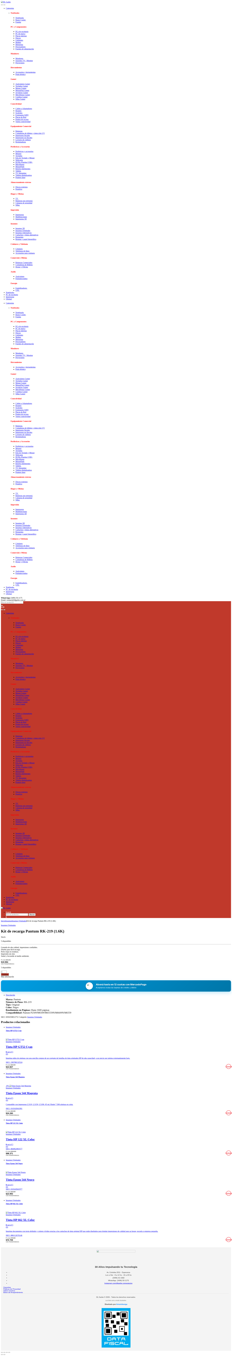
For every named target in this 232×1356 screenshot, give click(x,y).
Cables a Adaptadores (23, 109)
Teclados (18, 156)
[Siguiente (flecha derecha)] (4, 1354)
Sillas (17, 205)
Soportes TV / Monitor (24, 61)
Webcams (19, 160)
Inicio (3, 921)
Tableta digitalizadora (23, 175)
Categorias (10, 8)
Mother (18, 42)
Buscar (32, 914)
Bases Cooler (20, 20)
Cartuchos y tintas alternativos (26, 235)
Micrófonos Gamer (22, 95)
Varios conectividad (22, 122)
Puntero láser (20, 177)
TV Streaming (20, 173)
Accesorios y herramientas (25, 72)
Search (8, 912)
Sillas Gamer (20, 99)
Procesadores (20, 47)
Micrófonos (19, 164)
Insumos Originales (22, 231)
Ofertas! (9, 299)
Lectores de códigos (23, 140)
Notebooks (19, 18)
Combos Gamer (21, 97)
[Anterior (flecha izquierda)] (2, 1354)
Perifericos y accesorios (24, 151)
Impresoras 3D (21, 219)
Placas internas (21, 36)
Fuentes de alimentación (24, 49)
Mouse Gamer (20, 88)
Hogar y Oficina (21, 267)
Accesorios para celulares (25, 253)
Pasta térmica (20, 74)
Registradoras (20, 142)
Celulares (19, 249)
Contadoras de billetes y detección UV (30, 133)
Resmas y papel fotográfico (25, 239)
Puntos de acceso (22, 119)
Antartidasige (121, 1304)
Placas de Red (20, 117)
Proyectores (19, 63)
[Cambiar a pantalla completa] (4, 1352)
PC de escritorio (12, 295)
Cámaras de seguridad (23, 203)
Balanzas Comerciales (23, 263)
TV (17, 199)
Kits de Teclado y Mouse (25, 158)
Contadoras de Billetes (24, 265)
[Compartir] (7, 1352)
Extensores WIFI (21, 115)
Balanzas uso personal (24, 201)
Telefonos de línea (22, 251)
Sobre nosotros (9, 1291)
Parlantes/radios (21, 279)
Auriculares (19, 276)
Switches (18, 113)
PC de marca (20, 34)
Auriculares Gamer (22, 84)
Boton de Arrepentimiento (13, 1292)
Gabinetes (19, 40)
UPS (17, 290)
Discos (18, 38)
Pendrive (18, 189)
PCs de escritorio (21, 32)
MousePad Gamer (22, 90)
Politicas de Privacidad (12, 1289)
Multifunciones (21, 217)
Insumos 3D (20, 228)
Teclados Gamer (21, 86)
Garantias (7, 1287)
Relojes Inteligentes (22, 169)
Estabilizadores (21, 288)
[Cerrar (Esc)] (9, 1352)
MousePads (19, 167)
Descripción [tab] (10, 995)
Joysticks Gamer (21, 93)
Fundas (18, 22)
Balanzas (19, 131)
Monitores (19, 58)
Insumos (8, 921)
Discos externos (21, 187)
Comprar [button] (228, 1066)
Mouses (18, 154)
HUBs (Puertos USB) (24, 162)
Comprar (5, 974)
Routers (18, 111)
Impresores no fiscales (23, 138)
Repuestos (19, 237)
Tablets (18, 171)
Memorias (19, 45)
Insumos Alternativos (23, 233)
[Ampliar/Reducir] (2, 1352)
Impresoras (19, 215)
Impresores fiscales (22, 135)
